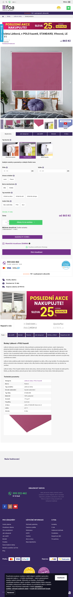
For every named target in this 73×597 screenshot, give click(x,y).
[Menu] (67, 2)
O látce (66, 134)
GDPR (27, 533)
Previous (2, 124)
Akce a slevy (29, 539)
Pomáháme (55, 533)
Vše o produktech (7, 530)
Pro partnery (55, 539)
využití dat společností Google (40, 589)
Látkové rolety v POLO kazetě (33, 380)
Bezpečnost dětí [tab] (65, 335)
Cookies (28, 536)
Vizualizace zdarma (8, 527)
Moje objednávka (31, 542)
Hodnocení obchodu (57, 530)
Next (55, 124)
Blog (3, 550)
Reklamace (29, 530)
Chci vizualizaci (36, 252)
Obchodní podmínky (31, 524)
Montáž (53, 134)
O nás (53, 527)
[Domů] (3, 16)
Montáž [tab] (20, 335)
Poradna (4, 542)
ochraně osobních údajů (20, 589)
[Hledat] (6, 2)
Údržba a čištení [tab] (52, 335)
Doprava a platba (31, 527)
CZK (13, 2)
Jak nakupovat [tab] (39, 335)
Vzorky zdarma (6, 524)
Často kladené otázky (8, 545)
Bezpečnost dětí (56, 536)
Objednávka (8, 134)
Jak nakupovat (24, 134)
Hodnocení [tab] (30, 335)
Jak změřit (40, 134)
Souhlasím (61, 578)
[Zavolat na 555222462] (9, 2)
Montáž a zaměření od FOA (10, 548)
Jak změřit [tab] (11, 335)
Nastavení (10, 593)
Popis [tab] (3, 335)
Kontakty (54, 524)
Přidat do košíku (25, 222)
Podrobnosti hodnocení (8, 43)
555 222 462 (13, 262)
